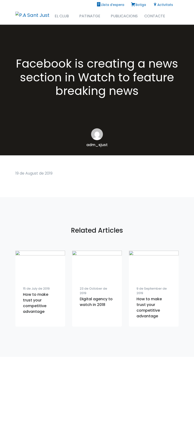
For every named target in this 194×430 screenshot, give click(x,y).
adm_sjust (97, 145)
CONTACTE (154, 16)
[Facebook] (97, 411)
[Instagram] (86, 411)
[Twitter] (107, 411)
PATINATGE (89, 16)
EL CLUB (62, 16)
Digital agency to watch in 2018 (96, 301)
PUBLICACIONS (124, 16)
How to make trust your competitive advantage (35, 303)
